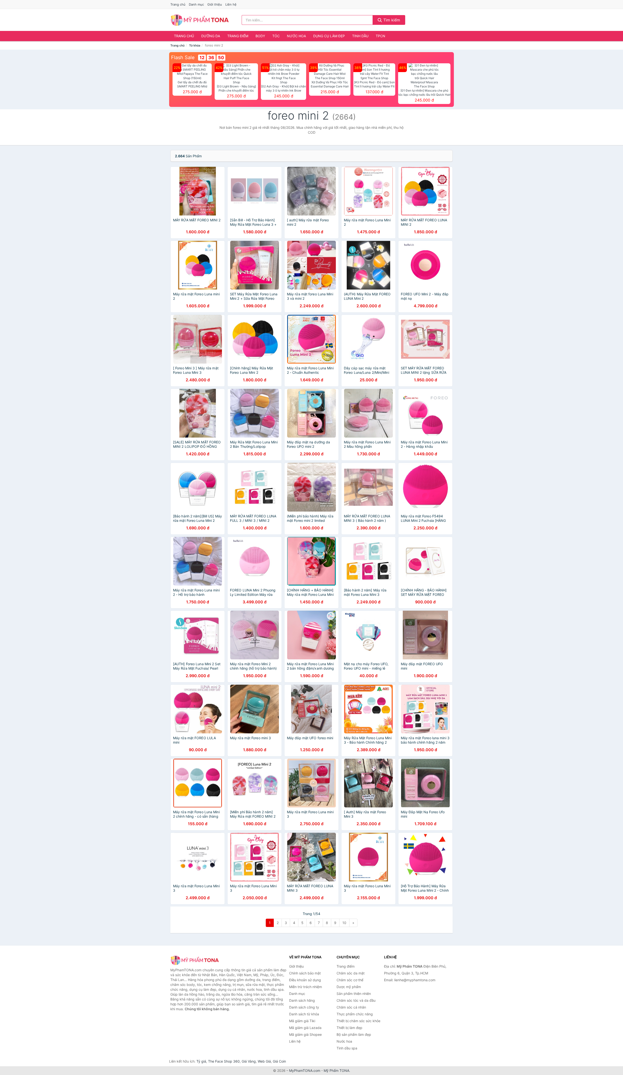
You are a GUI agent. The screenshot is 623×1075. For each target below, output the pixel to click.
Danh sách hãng (302, 1000)
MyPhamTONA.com (304, 1070)
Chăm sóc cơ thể (350, 980)
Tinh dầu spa (347, 1048)
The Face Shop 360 (224, 1061)
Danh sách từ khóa (304, 1014)
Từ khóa (194, 45)
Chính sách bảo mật (305, 973)
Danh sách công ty (304, 1007)
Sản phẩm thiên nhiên (354, 993)
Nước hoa (296, 36)
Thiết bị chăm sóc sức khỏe (358, 1021)
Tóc (276, 36)
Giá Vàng (249, 1061)
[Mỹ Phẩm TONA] (194, 960)
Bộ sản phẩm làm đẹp (354, 1034)
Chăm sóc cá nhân (351, 1007)
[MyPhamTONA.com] (199, 20)
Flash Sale (183, 57)
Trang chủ (177, 4)
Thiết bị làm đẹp (349, 1028)
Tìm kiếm (391, 20)
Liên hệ (231, 4)
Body (260, 36)
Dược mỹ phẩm (349, 987)
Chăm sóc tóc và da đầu (356, 1000)
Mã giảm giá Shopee (305, 1034)
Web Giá (264, 1061)
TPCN (380, 36)
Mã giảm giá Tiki (302, 1021)
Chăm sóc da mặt (351, 973)
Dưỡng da (210, 36)
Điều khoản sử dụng (305, 980)
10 (344, 923)
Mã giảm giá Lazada (305, 1028)
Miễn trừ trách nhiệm (305, 987)
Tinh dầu (360, 36)
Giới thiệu (214, 4)
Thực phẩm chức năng (355, 1014)
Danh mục (196, 4)
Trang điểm (237, 36)
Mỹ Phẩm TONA (336, 1070)
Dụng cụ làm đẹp (329, 36)
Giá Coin (279, 1061)
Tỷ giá (201, 1061)
